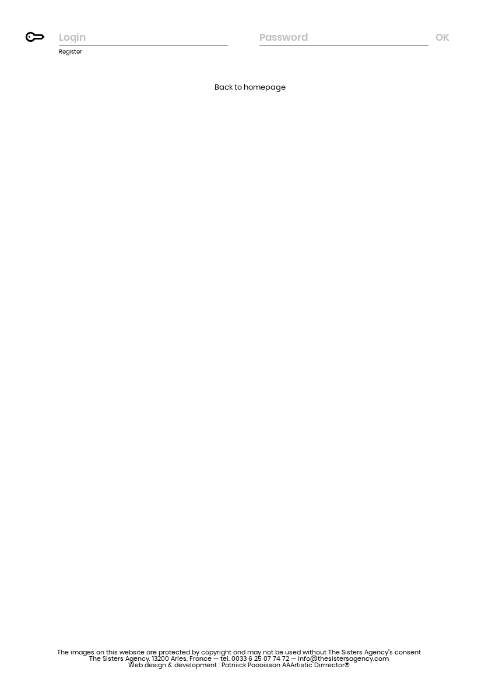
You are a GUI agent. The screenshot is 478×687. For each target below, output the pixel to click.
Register (70, 52)
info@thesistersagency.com (343, 659)
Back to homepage (250, 87)
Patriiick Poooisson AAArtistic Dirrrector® (286, 665)
